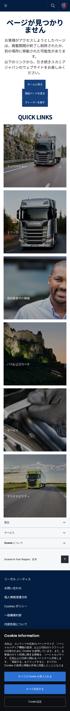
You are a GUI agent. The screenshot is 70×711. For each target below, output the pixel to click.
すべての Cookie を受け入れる (35, 676)
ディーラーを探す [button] (35, 102)
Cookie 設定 (35, 701)
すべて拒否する (35, 689)
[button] (35, 522)
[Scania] (64, 5)
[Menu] (6, 5)
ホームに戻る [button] (34, 84)
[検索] (53, 5)
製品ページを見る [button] (35, 93)
